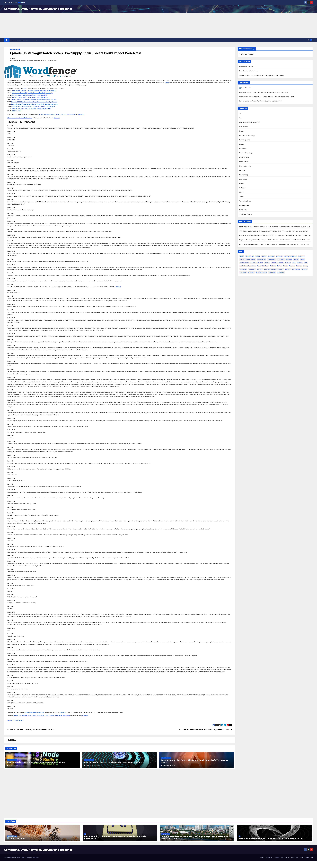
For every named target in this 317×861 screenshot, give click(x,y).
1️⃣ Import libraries (245, 88)
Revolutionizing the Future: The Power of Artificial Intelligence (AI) (260, 101)
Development (271, 259)
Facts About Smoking (246, 66)
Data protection (261, 259)
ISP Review (243, 148)
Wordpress (251, 272)
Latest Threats (244, 161)
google (253, 262)
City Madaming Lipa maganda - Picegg (251, 231)
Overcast (81, 114)
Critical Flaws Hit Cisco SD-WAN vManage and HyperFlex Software (204, 729)
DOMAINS (34, 40)
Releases (291, 266)
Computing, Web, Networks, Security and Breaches (38, 9)
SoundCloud (71, 114)
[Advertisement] (158, 25)
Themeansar (35, 857)
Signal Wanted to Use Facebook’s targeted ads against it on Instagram (33, 106)
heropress (274, 262)
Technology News (14, 49)
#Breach (30, 60)
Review (241, 183)
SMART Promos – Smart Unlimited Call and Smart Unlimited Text (289, 226)
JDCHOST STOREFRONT (19, 40)
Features (296, 259)
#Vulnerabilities (52, 60)
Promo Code (243, 179)
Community (271, 256)
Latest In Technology (246, 153)
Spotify (58, 114)
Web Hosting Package (246, 54)
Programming (243, 175)
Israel (294, 262)
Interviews (288, 262)
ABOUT (51, 40)
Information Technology (247, 135)
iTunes (41, 114)
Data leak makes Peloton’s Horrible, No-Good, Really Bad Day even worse (34, 104)
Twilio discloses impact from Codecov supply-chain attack (29, 97)
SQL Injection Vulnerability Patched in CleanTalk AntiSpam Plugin (32, 93)
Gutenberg (260, 262)
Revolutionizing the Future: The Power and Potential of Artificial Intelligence (263, 92)
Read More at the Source (15, 720)
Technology (252, 269)
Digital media (280, 259)
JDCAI (13, 58)
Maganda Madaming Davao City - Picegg (252, 240)
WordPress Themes (245, 214)
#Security (44, 60)
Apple (167, 83)
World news (272, 272)
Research (298, 266)
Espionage (289, 259)
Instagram (40, 712)
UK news (259, 269)
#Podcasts (37, 60)
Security (305, 266)
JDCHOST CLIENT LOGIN (81, 40)
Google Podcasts (49, 114)
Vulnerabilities (296, 269)
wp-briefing (280, 272)
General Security (244, 262)
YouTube (64, 114)
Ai (240, 113)
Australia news (250, 256)
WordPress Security (261, 272)
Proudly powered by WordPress (12, 857)
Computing (279, 256)
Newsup (28, 857)
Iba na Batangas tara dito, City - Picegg (251, 244)
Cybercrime (301, 256)
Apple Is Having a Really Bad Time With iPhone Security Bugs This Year (33, 99)
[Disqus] (119, 792)
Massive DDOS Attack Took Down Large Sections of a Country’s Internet (34, 102)
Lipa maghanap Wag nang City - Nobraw (252, 226)
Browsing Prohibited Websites (248, 71)
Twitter (27, 712)
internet (118, 287)
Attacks (242, 256)
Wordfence (84, 715)
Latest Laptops (244, 157)
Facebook (33, 712)
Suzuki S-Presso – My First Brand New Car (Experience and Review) (261, 75)
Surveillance (243, 269)
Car (240, 118)
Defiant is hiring (16, 111)
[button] (308, 40)
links (25, 88)
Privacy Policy (64, 40)
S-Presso (242, 188)
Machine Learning (245, 166)
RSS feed (57, 118)
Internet (241, 144)
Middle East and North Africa (247, 266)
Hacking (267, 262)
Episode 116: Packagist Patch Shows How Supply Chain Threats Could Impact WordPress (41, 715)
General (302, 259)
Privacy (285, 266)
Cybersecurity (243, 126)
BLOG (44, 40)
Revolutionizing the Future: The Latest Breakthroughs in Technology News (194, 761)
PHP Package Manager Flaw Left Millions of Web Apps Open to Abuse (34, 91)
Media (306, 262)
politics (279, 266)
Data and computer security (247, 259)
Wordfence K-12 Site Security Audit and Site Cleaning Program (31, 108)
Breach (258, 256)
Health (241, 131)
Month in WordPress (262, 266)
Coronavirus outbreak (290, 256)
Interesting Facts (244, 140)
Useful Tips (243, 210)
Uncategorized (244, 205)
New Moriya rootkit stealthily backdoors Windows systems (32, 729)
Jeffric (20, 765)
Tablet (241, 196)
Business (264, 256)
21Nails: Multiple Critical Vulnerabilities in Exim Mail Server (29, 95)
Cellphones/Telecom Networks (249, 122)
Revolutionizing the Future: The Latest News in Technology (36, 762)
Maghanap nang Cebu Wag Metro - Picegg (253, 235)
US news (287, 269)
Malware (300, 262)
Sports (241, 192)
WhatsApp (304, 269)
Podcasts (272, 266)
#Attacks (23, 60)
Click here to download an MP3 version (19, 118)
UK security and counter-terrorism (273, 269)
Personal (242, 170)
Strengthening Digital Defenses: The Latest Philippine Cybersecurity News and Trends (266, 96)
